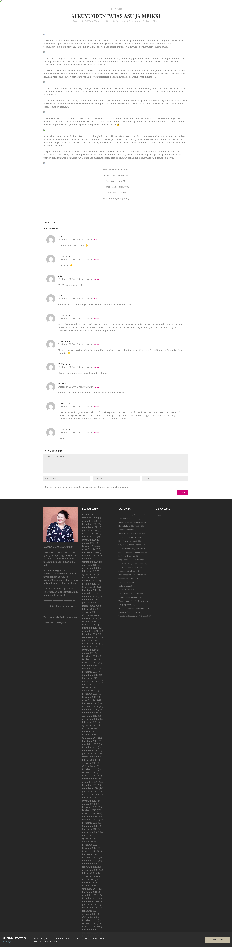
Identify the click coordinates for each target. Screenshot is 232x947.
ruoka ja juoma (126, 586)
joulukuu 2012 (89, 829)
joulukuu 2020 (90, 530)
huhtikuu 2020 (90, 552)
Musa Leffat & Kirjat (129, 571)
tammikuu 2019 (90, 599)
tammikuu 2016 (90, 712)
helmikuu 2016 (90, 709)
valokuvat (124, 612)
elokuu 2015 (88, 728)
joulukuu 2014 (89, 753)
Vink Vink (145, 616)
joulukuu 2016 (89, 678)
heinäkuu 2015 (89, 731)
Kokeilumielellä (126, 549)
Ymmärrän (218, 940)
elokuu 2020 (88, 542)
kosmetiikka (125, 552)
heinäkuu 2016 (89, 693)
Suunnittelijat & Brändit (131, 594)
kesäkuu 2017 (89, 659)
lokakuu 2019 (89, 571)
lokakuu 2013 (89, 797)
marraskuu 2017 (90, 643)
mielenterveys (126, 564)
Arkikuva (139, 515)
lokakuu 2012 (89, 835)
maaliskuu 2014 (90, 781)
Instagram (61, 622)
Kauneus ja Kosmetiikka (130, 537)
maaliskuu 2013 (90, 819)
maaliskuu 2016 (90, 706)
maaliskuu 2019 (90, 593)
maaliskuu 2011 (90, 895)
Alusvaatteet (125, 515)
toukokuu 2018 (90, 624)
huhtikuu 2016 (89, 703)
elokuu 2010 (88, 917)
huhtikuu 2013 (89, 816)
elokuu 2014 (88, 766)
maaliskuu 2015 (90, 744)
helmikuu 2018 (89, 634)
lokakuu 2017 (89, 646)
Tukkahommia (126, 601)
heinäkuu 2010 (89, 920)
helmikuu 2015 (89, 747)
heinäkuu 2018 (89, 618)
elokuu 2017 (88, 653)
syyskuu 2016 (89, 687)
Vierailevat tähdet (128, 616)
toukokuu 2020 (90, 549)
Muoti (122, 567)
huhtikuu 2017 (89, 665)
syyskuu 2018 (89, 612)
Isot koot (139, 534)
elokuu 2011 (88, 879)
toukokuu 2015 (90, 737)
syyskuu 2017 (89, 649)
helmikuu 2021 (89, 524)
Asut (52, 222)
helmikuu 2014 (90, 785)
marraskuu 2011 (90, 870)
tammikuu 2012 (90, 863)
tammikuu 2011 (90, 901)
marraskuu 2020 (90, 533)
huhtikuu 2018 (89, 627)
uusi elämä (142, 609)
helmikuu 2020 (90, 558)
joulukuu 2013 (89, 791)
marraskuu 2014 (90, 756)
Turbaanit (141, 601)
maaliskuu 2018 (90, 631)
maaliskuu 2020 (90, 555)
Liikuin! (140, 560)
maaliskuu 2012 (90, 857)
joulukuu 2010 (89, 904)
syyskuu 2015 (89, 725)
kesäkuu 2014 (89, 772)
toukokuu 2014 (90, 775)
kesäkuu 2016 (89, 697)
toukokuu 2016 (90, 700)
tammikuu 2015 (90, 750)
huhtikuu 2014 (89, 778)
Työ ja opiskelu (126, 605)
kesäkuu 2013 (89, 810)
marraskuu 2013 (90, 794)
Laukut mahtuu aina (128, 556)
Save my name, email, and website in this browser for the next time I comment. (87, 486)
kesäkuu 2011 (89, 885)
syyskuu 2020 (89, 539)
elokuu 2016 (88, 690)
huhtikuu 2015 (89, 741)
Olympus (124, 579)
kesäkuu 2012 (89, 847)
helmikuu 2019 (90, 596)
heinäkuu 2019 (89, 580)
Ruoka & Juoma (126, 582)
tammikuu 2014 (90, 788)
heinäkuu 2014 (89, 769)
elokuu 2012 (88, 841)
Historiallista (126, 526)
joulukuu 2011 (89, 866)
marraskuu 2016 (90, 681)
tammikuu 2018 (90, 637)
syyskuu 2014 (89, 763)
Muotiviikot (135, 567)
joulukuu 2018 (89, 602)
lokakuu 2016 (89, 684)
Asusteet (124, 519)
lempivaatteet (126, 560)
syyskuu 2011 (89, 876)
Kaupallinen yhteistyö (129, 541)
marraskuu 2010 (90, 907)
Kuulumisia (141, 552)
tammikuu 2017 (90, 675)
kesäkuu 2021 (89, 514)
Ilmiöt (139, 526)
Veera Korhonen (114, 21)
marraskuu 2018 (90, 605)
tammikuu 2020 (90, 561)
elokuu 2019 (88, 577)
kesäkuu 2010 (89, 923)
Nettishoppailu (127, 575)
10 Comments (133, 21)
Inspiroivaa (125, 534)
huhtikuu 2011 (89, 892)
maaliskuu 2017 (90, 668)
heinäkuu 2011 (89, 882)
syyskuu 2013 (89, 800)
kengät (123, 545)
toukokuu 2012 (90, 851)
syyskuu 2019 (89, 574)
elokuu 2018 (88, 615)
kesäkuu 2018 (89, 621)
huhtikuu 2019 (89, 590)
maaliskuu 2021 (90, 520)
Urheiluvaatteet (126, 609)
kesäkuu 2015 (89, 734)
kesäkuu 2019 (89, 583)
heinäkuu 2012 (89, 844)
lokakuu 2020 (89, 536)
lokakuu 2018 (89, 609)
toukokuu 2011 (89, 888)
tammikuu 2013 (90, 825)
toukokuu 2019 (90, 586)
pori (134, 579)
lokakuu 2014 (89, 759)
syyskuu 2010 (89, 914)
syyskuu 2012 (89, 838)
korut (140, 549)
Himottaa (140, 522)
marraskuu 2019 (90, 568)
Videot (135, 612)
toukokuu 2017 (89, 662)
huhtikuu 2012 (89, 854)
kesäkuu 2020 (89, 546)
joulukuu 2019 (89, 564)
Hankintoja (125, 522)
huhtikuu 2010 (89, 929)
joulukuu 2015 (89, 715)
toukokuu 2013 (90, 813)
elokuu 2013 (88, 803)
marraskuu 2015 (90, 719)
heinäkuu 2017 (89, 656)
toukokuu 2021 (90, 517)
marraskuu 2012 (90, 832)
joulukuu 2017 (89, 640)
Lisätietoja (6, 942)
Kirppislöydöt (137, 545)
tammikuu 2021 (90, 527)
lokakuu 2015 (89, 722)
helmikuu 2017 (89, 671)
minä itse (141, 564)
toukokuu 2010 (90, 926)
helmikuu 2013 (90, 822)
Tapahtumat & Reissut (130, 597)
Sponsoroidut (126, 590)
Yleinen (98, 21)
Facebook (48, 622)
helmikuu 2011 (89, 898)
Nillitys (142, 575)
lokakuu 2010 (89, 910)
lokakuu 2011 (89, 873)
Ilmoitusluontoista (128, 530)
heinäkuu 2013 (89, 807)
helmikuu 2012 (89, 860)
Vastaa (96, 240)
